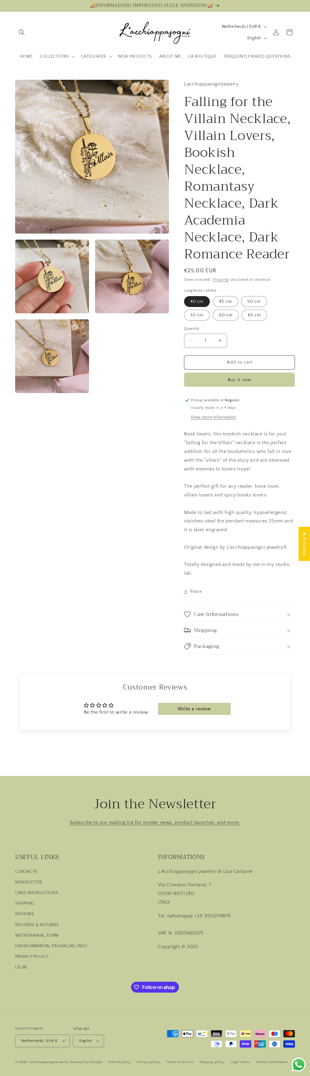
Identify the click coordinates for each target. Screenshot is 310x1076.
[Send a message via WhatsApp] (298, 1064)
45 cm (225, 301)
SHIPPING (25, 903)
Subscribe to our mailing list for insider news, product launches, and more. (155, 822)
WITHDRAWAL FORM (37, 935)
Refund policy (119, 1062)
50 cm (254, 301)
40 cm (196, 301)
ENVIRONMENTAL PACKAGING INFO (51, 946)
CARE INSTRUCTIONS (36, 892)
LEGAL (21, 967)
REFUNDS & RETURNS (37, 925)
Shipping (221, 280)
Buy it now (239, 379)
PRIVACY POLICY (31, 956)
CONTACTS (26, 871)
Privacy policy (148, 1062)
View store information (213, 417)
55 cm (196, 315)
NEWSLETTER (28, 882)
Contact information (272, 1062)
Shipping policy (212, 1062)
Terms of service (179, 1062)
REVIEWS (24, 914)
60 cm (225, 315)
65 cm (254, 315)
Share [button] (196, 591)
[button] (21, 32)
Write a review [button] (194, 709)
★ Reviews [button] (304, 544)
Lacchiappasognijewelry (49, 1062)
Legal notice (240, 1062)
